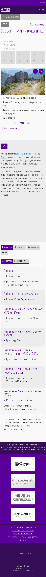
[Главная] (3, 2)
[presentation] (7, 247)
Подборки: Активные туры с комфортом (22, 527)
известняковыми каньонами (26, 153)
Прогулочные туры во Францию (23, 531)
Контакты (23, 540)
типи (17, 191)
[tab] (7, 247)
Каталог (5, 9)
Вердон (3, 157)
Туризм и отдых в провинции (23, 534)
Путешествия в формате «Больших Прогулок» (23, 537)
